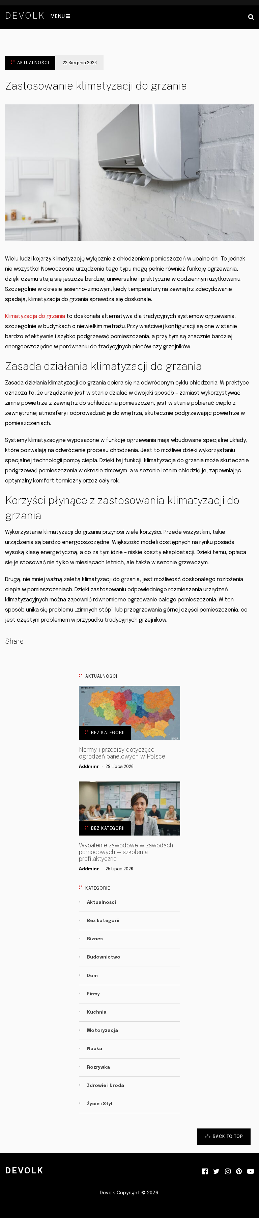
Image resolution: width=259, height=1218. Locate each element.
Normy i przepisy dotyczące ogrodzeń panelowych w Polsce (122, 753)
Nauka (94, 1049)
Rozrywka (98, 1067)
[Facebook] (205, 1171)
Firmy (93, 994)
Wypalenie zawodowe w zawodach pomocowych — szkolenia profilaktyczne (126, 852)
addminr (89, 767)
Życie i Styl (99, 1104)
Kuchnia (97, 1012)
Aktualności (33, 63)
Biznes (95, 939)
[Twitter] (216, 1171)
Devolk (25, 15)
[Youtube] (250, 1171)
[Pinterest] (239, 1171)
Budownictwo (103, 957)
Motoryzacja (102, 1030)
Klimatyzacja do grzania (35, 316)
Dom (92, 976)
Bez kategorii (108, 733)
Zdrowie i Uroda (105, 1086)
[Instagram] (228, 1171)
